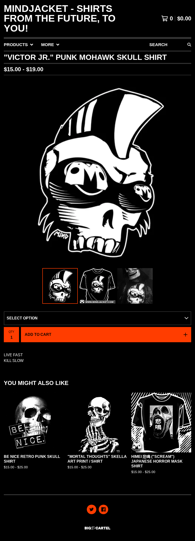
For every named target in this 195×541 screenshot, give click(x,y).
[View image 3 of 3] (135, 286)
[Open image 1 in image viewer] (97, 172)
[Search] (189, 45)
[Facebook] (103, 509)
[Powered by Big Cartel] (97, 528)
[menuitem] (19, 45)
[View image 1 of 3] (60, 286)
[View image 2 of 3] (97, 286)
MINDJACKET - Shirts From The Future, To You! (60, 18)
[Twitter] (91, 509)
